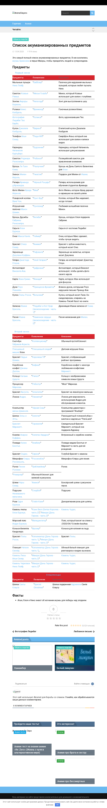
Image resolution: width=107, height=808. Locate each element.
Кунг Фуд (38, 198)
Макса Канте (24, 236)
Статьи (60, 732)
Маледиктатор (39, 520)
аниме (28, 23)
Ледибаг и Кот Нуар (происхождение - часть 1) (44, 309)
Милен (84, 317)
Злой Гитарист (40, 260)
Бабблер (37, 82)
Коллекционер (39, 341)
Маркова (16, 387)
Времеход (38, 109)
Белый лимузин (65, 668)
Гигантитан (37, 392)
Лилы (72, 536)
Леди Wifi (38, 136)
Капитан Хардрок (40, 435)
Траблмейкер (38, 466)
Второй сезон (22, 332)
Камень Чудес (68, 509)
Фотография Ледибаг (25, 631)
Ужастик (37, 174)
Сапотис (36, 416)
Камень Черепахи (21, 563)
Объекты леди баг (20, 39)
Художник (38, 147)
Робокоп (37, 158)
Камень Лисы (19, 555)
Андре (23, 397)
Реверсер (18, 474)
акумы (15, 61)
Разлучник (38, 166)
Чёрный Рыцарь (41, 182)
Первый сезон (22, 73)
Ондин (24, 454)
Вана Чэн (16, 201)
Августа (24, 392)
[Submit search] (92, 13)
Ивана (84, 174)
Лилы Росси (25, 295)
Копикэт (37, 117)
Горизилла (37, 424)
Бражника (24, 61)
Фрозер (36, 528)
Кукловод (38, 206)
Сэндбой (36, 490)
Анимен (37, 244)
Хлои (65, 169)
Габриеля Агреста (20, 344)
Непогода (38, 101)
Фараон (37, 128)
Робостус (36, 384)
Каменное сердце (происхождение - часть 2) (44, 320)
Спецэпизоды (53, 575)
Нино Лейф (17, 85)
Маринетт (66, 371)
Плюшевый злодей (41, 349)
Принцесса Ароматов (43, 287)
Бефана (36, 365)
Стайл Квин (37, 501)
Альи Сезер (18, 558)
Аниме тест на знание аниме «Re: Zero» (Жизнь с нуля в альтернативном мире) (30, 749)
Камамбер (20, 668)
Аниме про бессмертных (71, 781)
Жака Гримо (24, 279)
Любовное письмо (83, 631)
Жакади (37, 279)
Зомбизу (36, 443)
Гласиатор (37, 397)
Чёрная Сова (38, 408)
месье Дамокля (20, 411)
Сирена (35, 454)
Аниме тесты (20, 732)
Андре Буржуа (19, 523)
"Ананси (35, 482)
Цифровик (38, 268)
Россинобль (38, 458)
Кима (90, 306)
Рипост (35, 376)
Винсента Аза (18, 271)
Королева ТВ (38, 357)
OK (57, 805)
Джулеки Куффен (21, 255)
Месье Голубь (40, 93)
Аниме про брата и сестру (71, 752)
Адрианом (76, 584)
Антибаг (37, 217)
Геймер (37, 236)
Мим (35, 190)
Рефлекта (38, 252)
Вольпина (38, 295)
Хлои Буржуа (18, 512)
